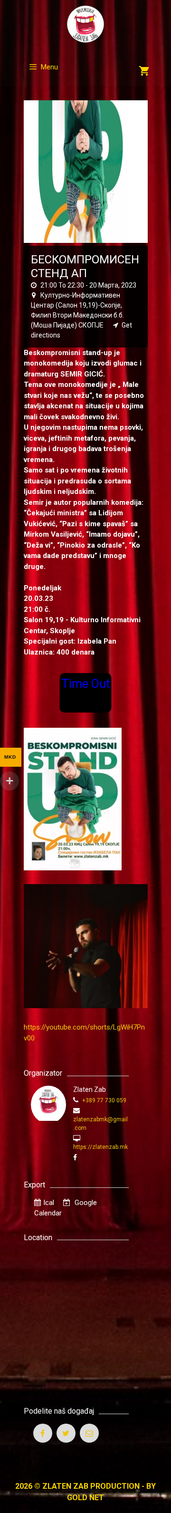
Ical (48, 1202)
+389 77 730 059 (103, 1100)
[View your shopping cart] (144, 72)
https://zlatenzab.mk (100, 1147)
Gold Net (85, 1497)
